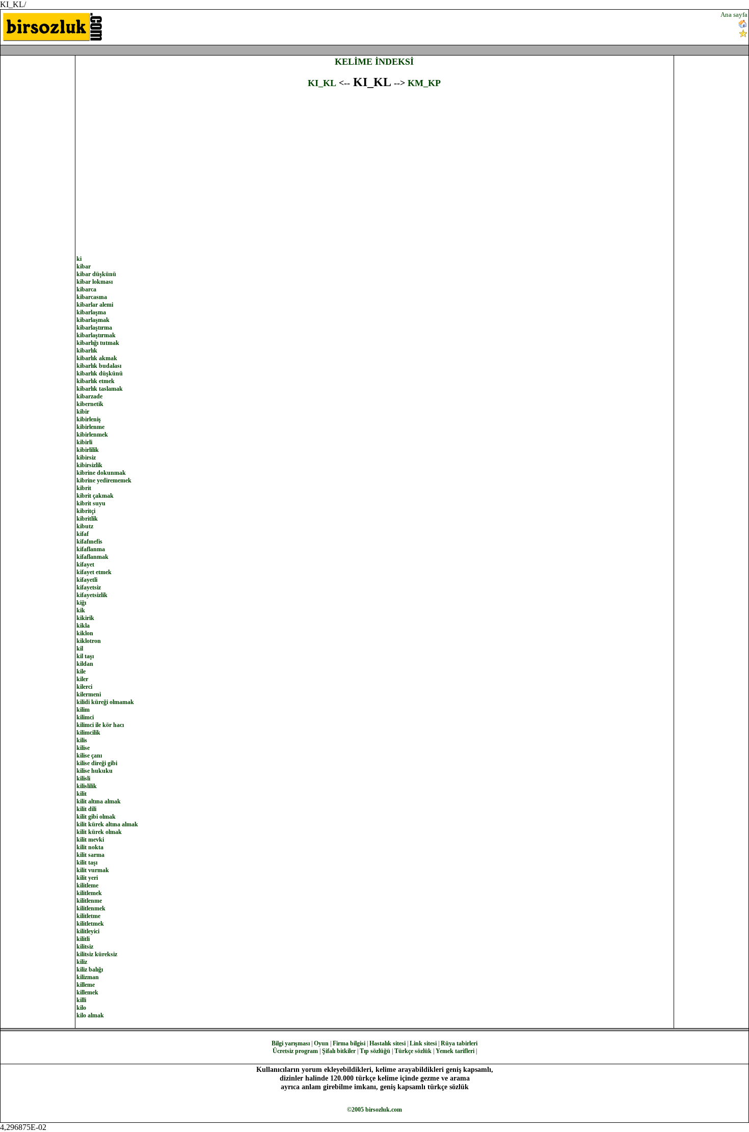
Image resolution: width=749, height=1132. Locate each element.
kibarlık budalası (98, 365)
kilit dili (86, 809)
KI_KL (322, 83)
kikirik (85, 618)
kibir (82, 411)
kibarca (86, 289)
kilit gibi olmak (96, 816)
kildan (84, 663)
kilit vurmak (92, 870)
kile (81, 671)
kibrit (83, 488)
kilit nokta (89, 847)
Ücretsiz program (295, 1051)
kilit (81, 793)
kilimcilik (88, 732)
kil (79, 648)
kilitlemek (89, 893)
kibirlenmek (92, 434)
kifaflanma (90, 549)
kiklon (84, 633)
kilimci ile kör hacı (100, 725)
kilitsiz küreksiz (96, 954)
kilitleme (87, 885)
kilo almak (90, 1015)
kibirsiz (86, 457)
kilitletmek (90, 923)
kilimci (85, 717)
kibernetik (89, 404)
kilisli (83, 778)
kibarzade (89, 396)
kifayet (85, 564)
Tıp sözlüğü (375, 1051)
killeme (85, 984)
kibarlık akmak (96, 358)
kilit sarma (90, 854)
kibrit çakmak (95, 495)
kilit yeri (87, 877)
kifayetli (86, 579)
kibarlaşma (91, 312)
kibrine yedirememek (103, 480)
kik (80, 610)
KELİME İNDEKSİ (374, 62)
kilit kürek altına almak (107, 824)
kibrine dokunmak (101, 472)
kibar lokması (94, 281)
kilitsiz (84, 946)
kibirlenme (90, 426)
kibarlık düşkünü (99, 373)
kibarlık (86, 350)
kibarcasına (91, 297)
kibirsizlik (89, 465)
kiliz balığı (89, 969)
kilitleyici (87, 931)
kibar (83, 266)
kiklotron (88, 640)
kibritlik (87, 518)
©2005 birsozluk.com (374, 1109)
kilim (83, 709)
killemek (87, 992)
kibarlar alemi (94, 304)
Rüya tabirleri (459, 1043)
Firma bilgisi (349, 1043)
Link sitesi (423, 1043)
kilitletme (88, 916)
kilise (83, 747)
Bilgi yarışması (291, 1043)
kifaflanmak (92, 556)
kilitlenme (89, 900)
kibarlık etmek (95, 381)
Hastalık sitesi (387, 1043)
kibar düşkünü (96, 274)
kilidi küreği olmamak (105, 702)
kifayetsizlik (92, 595)
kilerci (84, 686)
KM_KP (424, 83)
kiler (82, 679)
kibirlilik (87, 449)
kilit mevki (90, 839)
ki (79, 258)
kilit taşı (86, 862)
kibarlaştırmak (96, 335)
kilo (81, 1007)
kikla (83, 625)
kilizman (87, 977)
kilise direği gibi (96, 763)
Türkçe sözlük (413, 1051)
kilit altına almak (98, 801)
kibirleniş (88, 419)
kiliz (81, 961)
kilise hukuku (94, 770)
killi (81, 1000)
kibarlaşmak (93, 320)
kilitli (83, 938)
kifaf (82, 533)
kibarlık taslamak (99, 388)
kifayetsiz (88, 587)
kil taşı (85, 656)
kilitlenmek (90, 908)
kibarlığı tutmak (97, 342)
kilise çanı (89, 755)
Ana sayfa (733, 14)
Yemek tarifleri (455, 1051)
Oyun (321, 1043)
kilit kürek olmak (99, 831)
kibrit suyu (90, 503)
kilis (81, 740)
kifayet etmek (94, 572)
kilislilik (86, 786)
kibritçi (85, 511)
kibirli (84, 442)
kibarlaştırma (94, 327)
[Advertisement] (451, 26)
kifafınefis (89, 541)
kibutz (84, 526)
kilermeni (88, 694)
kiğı (81, 602)
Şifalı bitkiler (339, 1051)
